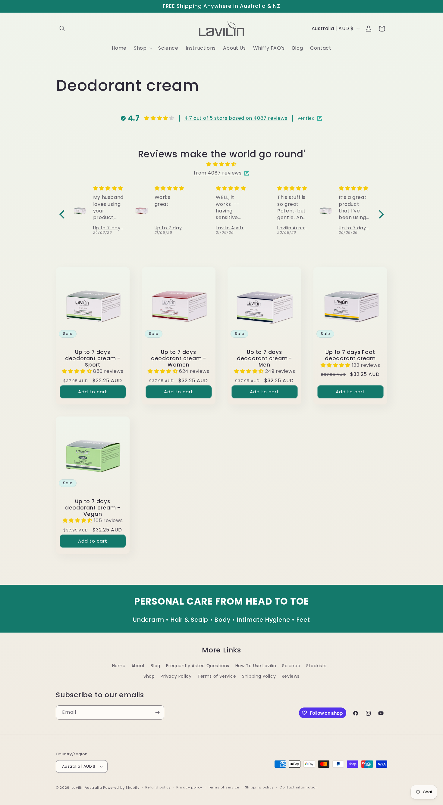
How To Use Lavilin (255, 666)
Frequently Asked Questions (197, 666)
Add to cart (92, 392)
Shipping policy (259, 787)
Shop (149, 676)
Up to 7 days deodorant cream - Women (178, 358)
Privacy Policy (176, 676)
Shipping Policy (259, 676)
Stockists (316, 666)
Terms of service (223, 787)
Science (291, 666)
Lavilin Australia (87, 787)
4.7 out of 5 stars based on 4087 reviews (235, 118)
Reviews (291, 676)
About (138, 666)
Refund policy (158, 787)
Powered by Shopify (121, 787)
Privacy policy (189, 787)
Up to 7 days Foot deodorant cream (350, 355)
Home (118, 666)
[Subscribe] (157, 712)
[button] (62, 28)
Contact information (298, 787)
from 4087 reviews (217, 172)
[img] (221, 164)
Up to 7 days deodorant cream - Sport (92, 358)
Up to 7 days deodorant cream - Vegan (92, 507)
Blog (155, 666)
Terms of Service (216, 676)
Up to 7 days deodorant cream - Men (264, 358)
